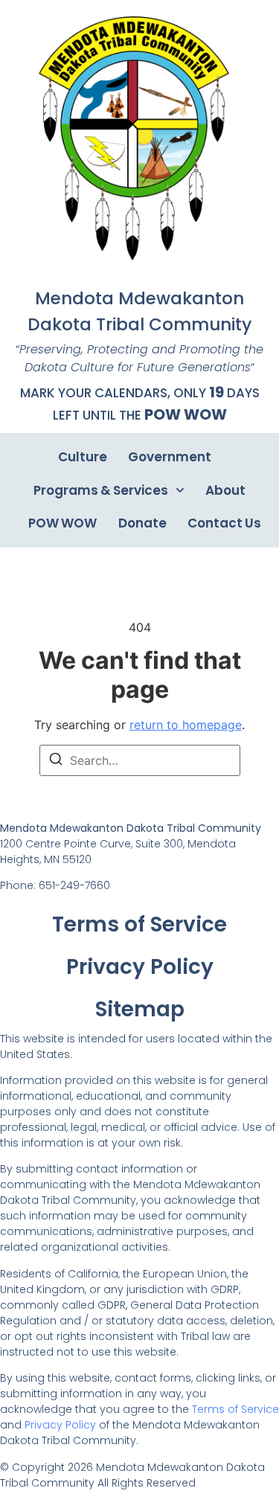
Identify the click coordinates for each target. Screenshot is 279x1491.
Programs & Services (100, 490)
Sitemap (140, 1009)
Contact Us (224, 523)
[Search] (55, 761)
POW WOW (185, 414)
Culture (82, 457)
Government (169, 457)
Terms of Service (139, 924)
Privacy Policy (140, 966)
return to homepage (185, 724)
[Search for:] (139, 760)
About (225, 490)
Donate (142, 523)
